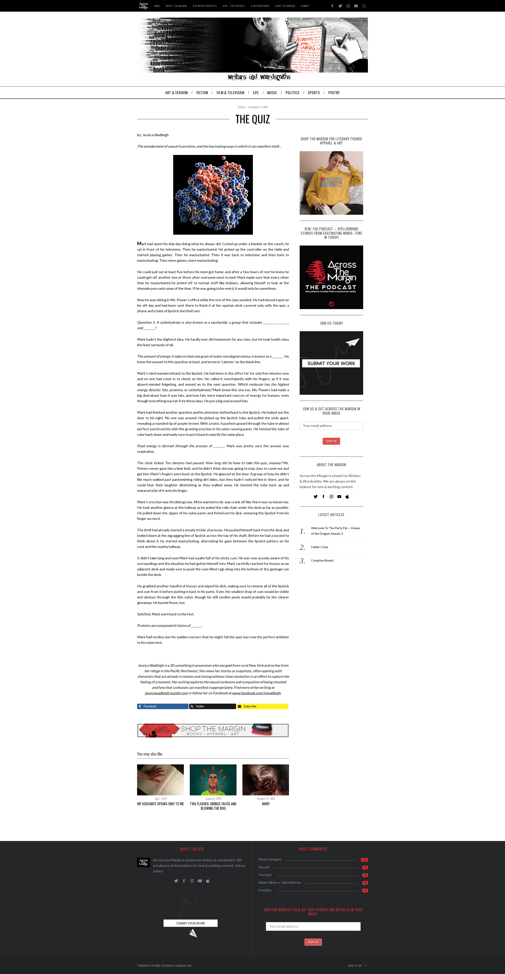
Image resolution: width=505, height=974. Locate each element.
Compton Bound (322, 560)
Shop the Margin (285, 5)
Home (157, 5)
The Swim (265, 875)
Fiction (241, 107)
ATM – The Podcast (234, 5)
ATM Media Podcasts (205, 5)
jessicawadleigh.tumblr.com (166, 693)
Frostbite (264, 890)
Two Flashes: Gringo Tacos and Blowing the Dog (213, 806)
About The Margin (176, 5)
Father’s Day (319, 547)
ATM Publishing (260, 5)
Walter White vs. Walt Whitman (279, 882)
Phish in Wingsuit (269, 859)
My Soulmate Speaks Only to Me (160, 803)
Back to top (355, 965)
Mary (266, 803)
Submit (305, 5)
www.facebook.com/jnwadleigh (256, 693)
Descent (264, 867)
